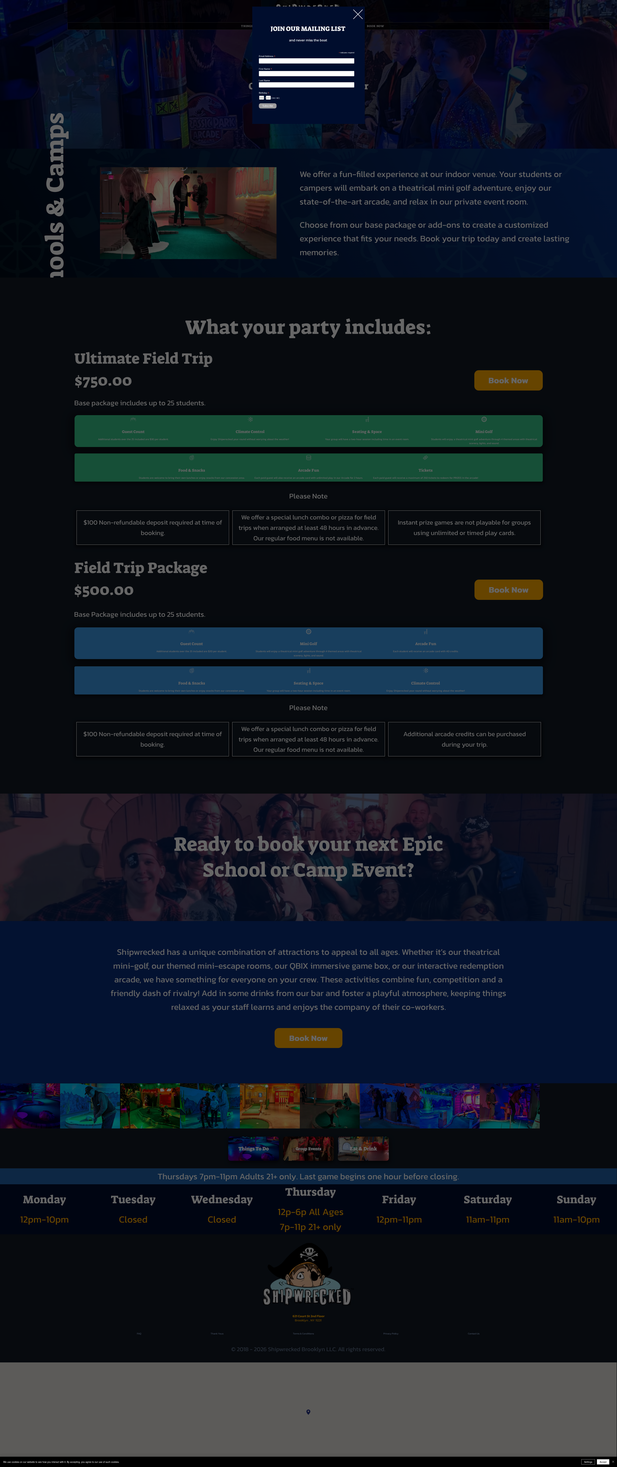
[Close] (613, 1461)
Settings (588, 1461)
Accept (603, 1461)
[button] (358, 14)
